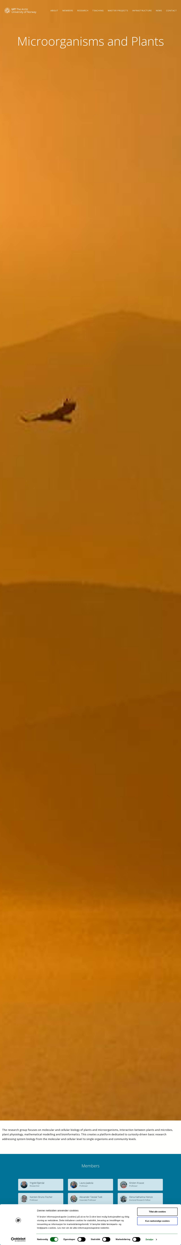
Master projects (118, 10)
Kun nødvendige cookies (157, 1221)
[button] (40, 1185)
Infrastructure (142, 10)
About (54, 10)
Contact (171, 10)
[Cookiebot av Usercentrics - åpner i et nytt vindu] (18, 1239)
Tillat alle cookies (157, 1211)
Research (82, 10)
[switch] (81, 1239)
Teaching (98, 10)
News (159, 10)
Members (67, 10)
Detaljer (149, 1239)
